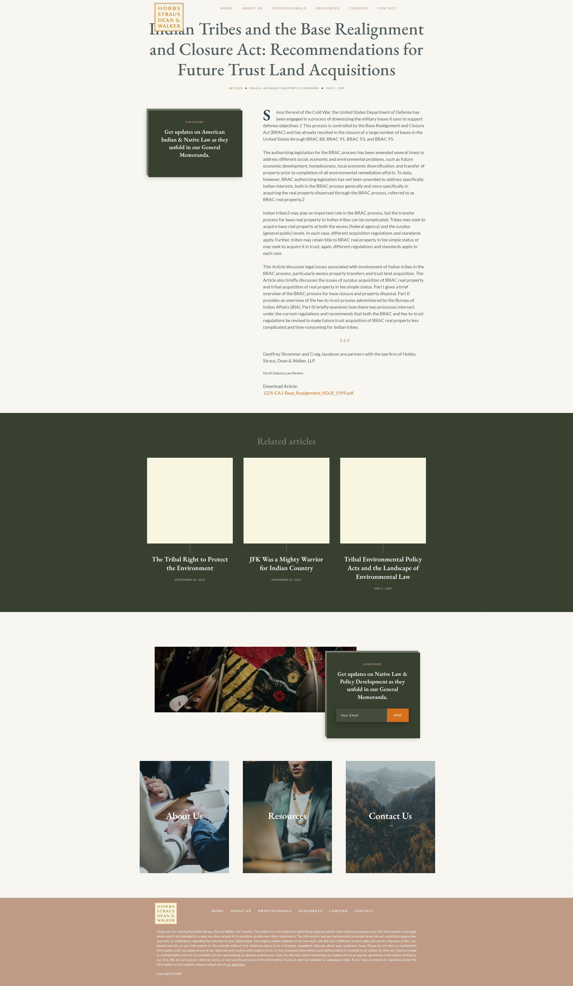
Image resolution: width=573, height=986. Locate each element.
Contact (387, 8)
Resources (328, 8)
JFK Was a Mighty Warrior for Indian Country (286, 563)
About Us (252, 8)
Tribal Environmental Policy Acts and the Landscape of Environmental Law (383, 568)
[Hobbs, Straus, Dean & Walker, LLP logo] (169, 6)
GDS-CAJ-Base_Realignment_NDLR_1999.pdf (309, 392)
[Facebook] (406, 911)
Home (226, 8)
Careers (359, 8)
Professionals (289, 8)
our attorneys (235, 964)
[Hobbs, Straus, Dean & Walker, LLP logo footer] (165, 905)
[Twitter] (417, 911)
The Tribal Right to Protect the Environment (190, 563)
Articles (236, 88)
